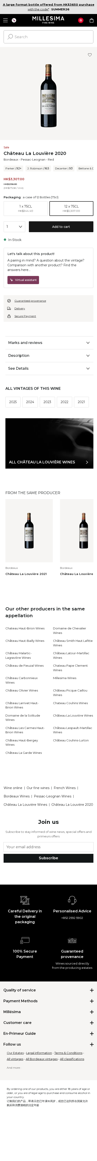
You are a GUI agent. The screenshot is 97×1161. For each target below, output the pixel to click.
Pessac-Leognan (33, 159)
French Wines (65, 788)
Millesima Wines (64, 678)
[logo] (48, 20)
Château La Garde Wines (23, 753)
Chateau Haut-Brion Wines (24, 628)
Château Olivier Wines (21, 690)
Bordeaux (11, 159)
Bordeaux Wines (17, 796)
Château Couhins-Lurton (71, 740)
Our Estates (15, 1053)
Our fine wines (38, 788)
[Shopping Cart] (91, 20)
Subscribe (48, 858)
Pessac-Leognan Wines (52, 796)
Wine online (13, 788)
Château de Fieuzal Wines (24, 665)
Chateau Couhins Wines (70, 703)
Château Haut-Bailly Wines (24, 640)
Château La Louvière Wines (73, 715)
